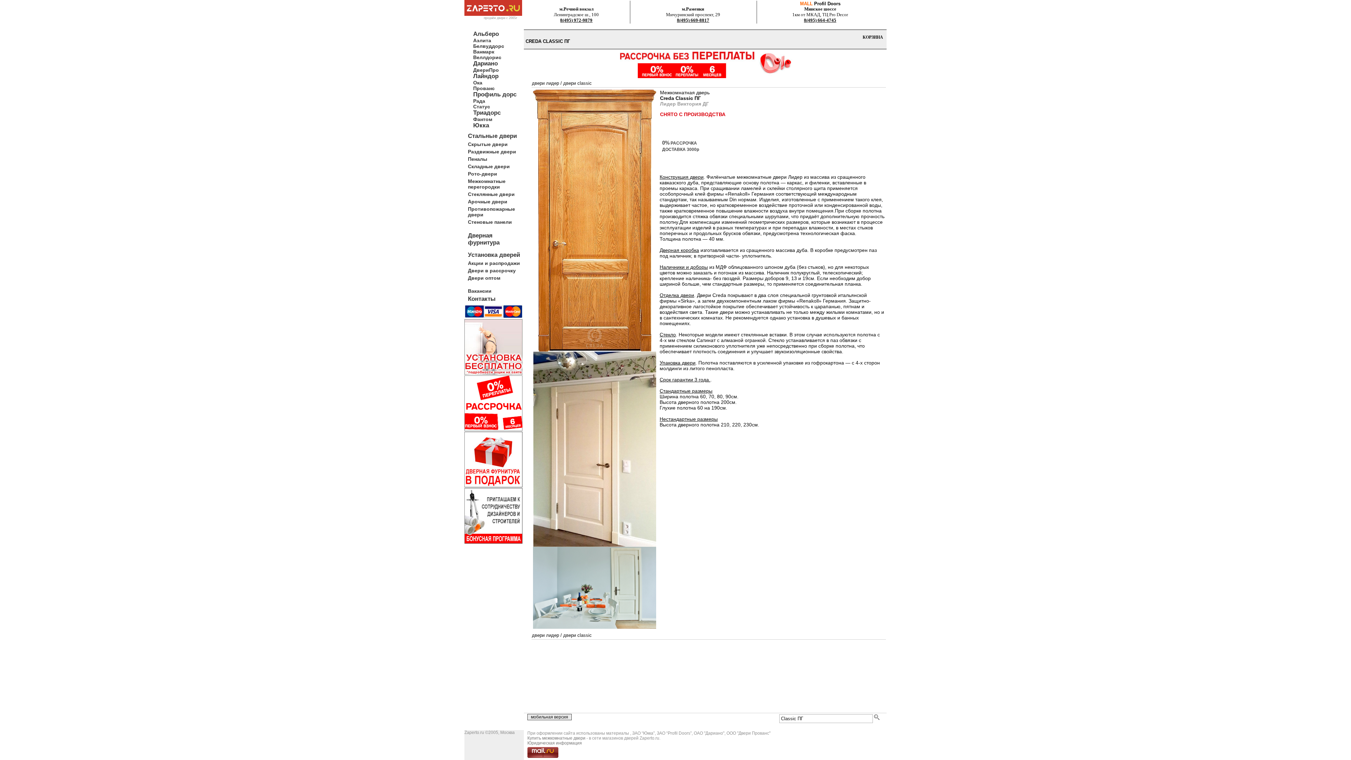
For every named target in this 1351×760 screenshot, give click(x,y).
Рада (479, 101)
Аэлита (482, 40)
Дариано (485, 63)
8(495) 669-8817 (693, 20)
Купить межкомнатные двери (556, 738)
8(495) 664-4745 (820, 20)
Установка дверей (494, 255)
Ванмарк (483, 52)
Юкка (481, 125)
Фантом (482, 119)
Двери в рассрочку (492, 270)
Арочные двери (487, 201)
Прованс (484, 88)
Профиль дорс (494, 94)
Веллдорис (487, 57)
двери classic (577, 83)
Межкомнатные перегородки (487, 184)
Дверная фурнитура (484, 239)
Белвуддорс (488, 46)
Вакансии (479, 291)
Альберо (486, 34)
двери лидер (545, 83)
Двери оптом (484, 278)
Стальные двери (492, 136)
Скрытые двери (488, 144)
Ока (477, 83)
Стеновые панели (490, 222)
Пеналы (477, 159)
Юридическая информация (554, 743)
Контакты (482, 299)
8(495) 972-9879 (576, 20)
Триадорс (487, 112)
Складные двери (489, 166)
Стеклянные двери (491, 194)
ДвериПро (486, 70)
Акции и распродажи (494, 263)
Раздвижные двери (492, 151)
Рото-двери (482, 174)
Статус (481, 106)
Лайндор (486, 76)
